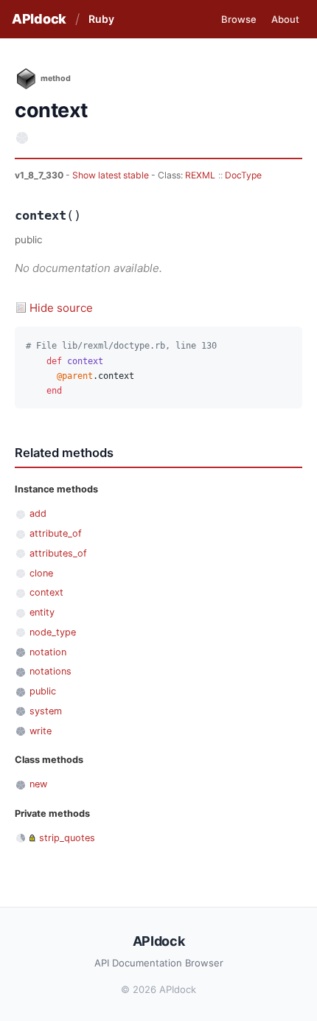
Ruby (101, 19)
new (38, 784)
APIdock (39, 19)
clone (41, 573)
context (46, 592)
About (285, 19)
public (42, 691)
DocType (243, 175)
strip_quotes (67, 837)
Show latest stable (111, 175)
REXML (200, 175)
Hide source (61, 308)
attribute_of (55, 533)
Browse (239, 19)
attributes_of (58, 553)
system (45, 711)
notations (50, 671)
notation (47, 652)
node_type (52, 632)
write (40, 730)
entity (42, 612)
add (37, 513)
